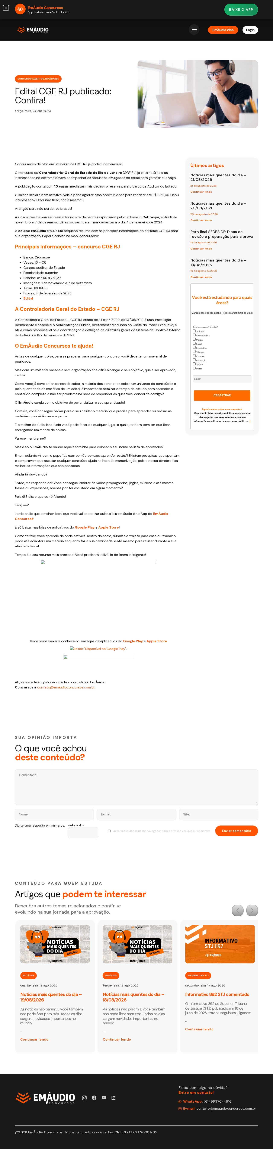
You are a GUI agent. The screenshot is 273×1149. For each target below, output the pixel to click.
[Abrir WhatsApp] (262, 1138)
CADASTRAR (222, 395)
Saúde (199, 364)
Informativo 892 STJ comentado (217, 994)
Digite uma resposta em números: (40, 825)
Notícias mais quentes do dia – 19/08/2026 (218, 262)
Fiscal (199, 344)
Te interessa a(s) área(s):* (205, 327)
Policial (199, 340)
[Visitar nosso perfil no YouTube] (104, 1097)
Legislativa (201, 348)
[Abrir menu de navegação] (194, 29)
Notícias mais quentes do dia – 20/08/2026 (218, 206)
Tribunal (200, 352)
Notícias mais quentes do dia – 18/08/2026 (133, 997)
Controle (200, 356)
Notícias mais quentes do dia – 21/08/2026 (218, 177)
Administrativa (203, 335)
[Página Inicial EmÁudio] (33, 30)
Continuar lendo (201, 191)
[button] (238, 910)
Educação (201, 360)
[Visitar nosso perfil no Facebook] (94, 1097)
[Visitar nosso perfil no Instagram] (84, 1097)
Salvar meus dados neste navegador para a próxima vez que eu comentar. (161, 831)
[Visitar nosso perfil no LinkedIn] (113, 1097)
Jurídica (200, 331)
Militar (199, 369)
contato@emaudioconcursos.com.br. (66, 687)
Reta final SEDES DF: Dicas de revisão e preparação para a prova (221, 234)
